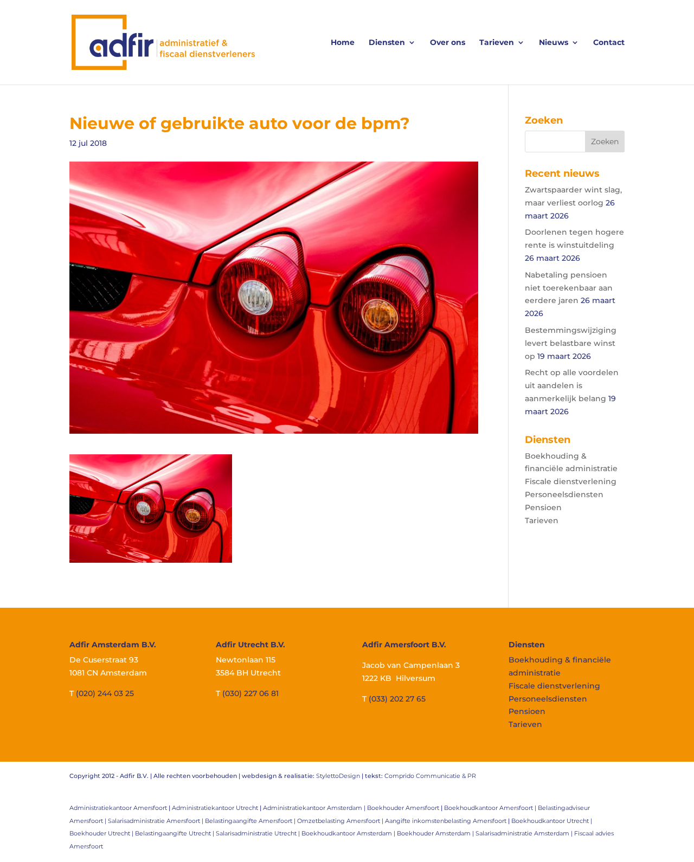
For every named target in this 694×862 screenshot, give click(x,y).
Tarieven (496, 42)
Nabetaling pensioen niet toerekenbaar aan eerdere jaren (569, 288)
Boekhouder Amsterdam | (436, 833)
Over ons (447, 42)
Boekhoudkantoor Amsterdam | (349, 833)
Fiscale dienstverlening (570, 481)
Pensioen (543, 507)
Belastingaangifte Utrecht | (175, 833)
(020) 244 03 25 (105, 693)
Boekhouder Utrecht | (102, 833)
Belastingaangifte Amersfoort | (251, 821)
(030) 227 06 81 (250, 693)
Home (343, 42)
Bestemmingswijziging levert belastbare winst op (570, 343)
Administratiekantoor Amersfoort (118, 808)
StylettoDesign (338, 776)
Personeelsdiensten (564, 494)
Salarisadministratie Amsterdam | (524, 833)
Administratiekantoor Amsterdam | (315, 808)
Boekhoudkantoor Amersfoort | (491, 808)
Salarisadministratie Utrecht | (258, 833)
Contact (609, 42)
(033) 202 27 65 (397, 699)
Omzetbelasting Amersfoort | (341, 821)
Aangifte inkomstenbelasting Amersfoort (445, 821)
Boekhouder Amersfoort (403, 808)
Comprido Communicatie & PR (430, 776)
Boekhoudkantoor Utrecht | (551, 821)
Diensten (387, 42)
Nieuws (553, 42)
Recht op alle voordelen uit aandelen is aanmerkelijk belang (572, 385)
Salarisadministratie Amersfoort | (156, 821)
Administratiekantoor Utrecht (215, 808)
